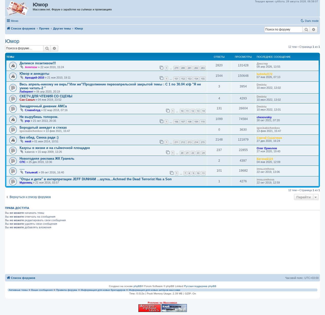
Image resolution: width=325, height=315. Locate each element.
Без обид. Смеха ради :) (39, 137)
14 (203, 111)
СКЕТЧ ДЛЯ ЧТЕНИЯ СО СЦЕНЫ (46, 96)
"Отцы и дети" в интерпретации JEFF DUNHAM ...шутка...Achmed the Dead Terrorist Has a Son (96, 179)
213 (189, 142)
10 (182, 111)
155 (203, 78)
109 (196, 121)
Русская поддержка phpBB (200, 286)
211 (176, 142)
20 (182, 153)
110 (203, 121)
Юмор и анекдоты (34, 74)
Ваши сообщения (42, 290)
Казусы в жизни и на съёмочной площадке (55, 148)
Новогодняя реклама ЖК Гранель (47, 158)
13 (198, 111)
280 (183, 68)
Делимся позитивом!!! (38, 63)
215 (203, 142)
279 (176, 68)
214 (196, 142)
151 (176, 78)
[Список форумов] (19, 8)
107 (183, 121)
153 (189, 78)
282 (196, 68)
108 (189, 121)
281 (189, 68)
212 (183, 142)
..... (22, 168)
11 (187, 111)
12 (192, 111)
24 (203, 153)
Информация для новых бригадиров (103, 290)
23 (198, 153)
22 (192, 153)
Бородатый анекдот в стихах (43, 127)
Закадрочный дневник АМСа (43, 106)
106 (176, 121)
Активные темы (18, 290)
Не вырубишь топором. (39, 117)
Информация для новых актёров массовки (154, 290)
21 (187, 153)
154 (196, 78)
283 (203, 68)
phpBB (138, 286)
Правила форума (66, 290)
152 (183, 78)
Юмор (12, 41)
